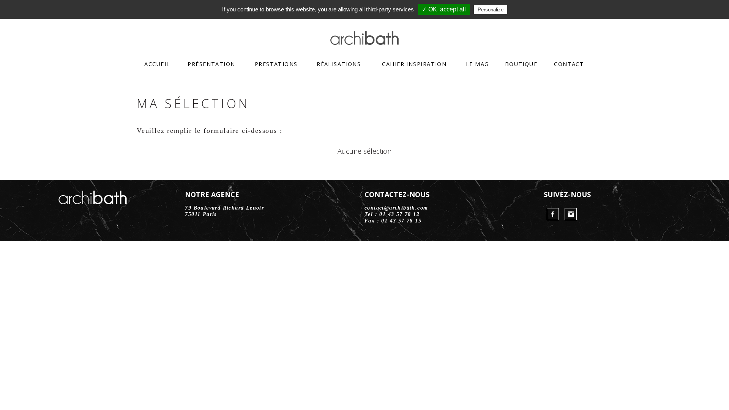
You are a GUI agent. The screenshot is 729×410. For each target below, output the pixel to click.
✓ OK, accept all (444, 9)
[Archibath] (364, 42)
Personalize (490, 10)
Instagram (571, 214)
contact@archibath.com (396, 208)
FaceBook (553, 214)
